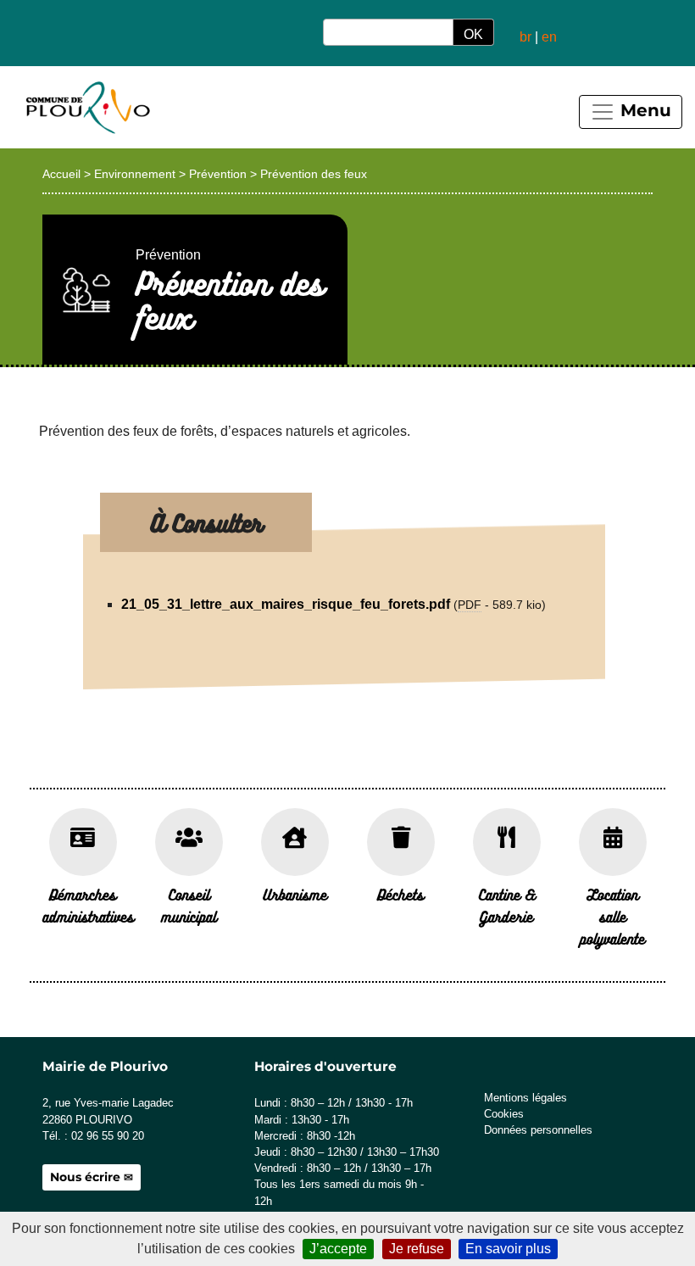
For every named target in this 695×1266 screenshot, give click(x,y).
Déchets (400, 894)
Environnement (134, 174)
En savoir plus (508, 1248)
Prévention (218, 174)
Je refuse (416, 1248)
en (549, 37)
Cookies (504, 1113)
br (525, 37)
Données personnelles (538, 1130)
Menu (643, 110)
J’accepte (338, 1248)
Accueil (61, 174)
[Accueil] (87, 107)
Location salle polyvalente (612, 916)
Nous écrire (85, 1177)
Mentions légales (525, 1097)
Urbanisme (295, 894)
